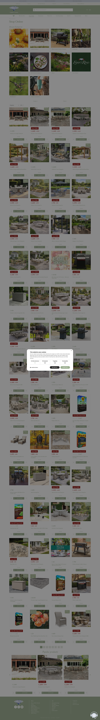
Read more (36, 358)
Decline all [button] (54, 367)
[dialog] (50, 360)
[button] (34, 367)
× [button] (71, 350)
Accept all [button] (65, 367)
